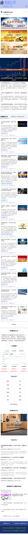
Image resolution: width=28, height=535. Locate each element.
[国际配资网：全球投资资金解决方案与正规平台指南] (22, 157)
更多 (24, 12)
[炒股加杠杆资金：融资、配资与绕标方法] (22, 141)
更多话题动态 (14, 404)
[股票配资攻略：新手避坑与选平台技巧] (22, 226)
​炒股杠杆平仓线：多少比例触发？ (12, 516)
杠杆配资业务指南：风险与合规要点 (8, 122)
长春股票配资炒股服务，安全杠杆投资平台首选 (14, 104)
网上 (8, 396)
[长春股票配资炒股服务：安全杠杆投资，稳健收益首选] (14, 69)
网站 (20, 388)
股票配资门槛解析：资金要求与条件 (8, 206)
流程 (8, 385)
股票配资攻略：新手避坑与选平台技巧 (8, 223)
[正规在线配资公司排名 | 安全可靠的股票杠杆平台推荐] (6, 495)
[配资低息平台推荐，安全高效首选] (22, 258)
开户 (20, 381)
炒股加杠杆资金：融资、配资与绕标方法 (8, 139)
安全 (8, 400)
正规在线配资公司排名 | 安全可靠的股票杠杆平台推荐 (19, 494)
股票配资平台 (17, 530)
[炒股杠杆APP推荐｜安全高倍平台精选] (22, 241)
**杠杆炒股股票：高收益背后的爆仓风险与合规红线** (8, 189)
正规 (8, 388)
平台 (20, 385)
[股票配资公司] (8, 2)
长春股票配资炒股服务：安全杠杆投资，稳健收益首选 (14, 79)
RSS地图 (18, 528)
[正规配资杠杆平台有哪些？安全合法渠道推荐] (22, 310)
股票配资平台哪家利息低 (7, 183)
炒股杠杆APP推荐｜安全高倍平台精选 (8, 240)
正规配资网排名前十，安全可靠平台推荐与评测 (8, 290)
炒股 (20, 400)
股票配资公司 (4, 133)
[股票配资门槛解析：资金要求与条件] (22, 207)
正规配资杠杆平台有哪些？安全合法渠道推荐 (8, 307)
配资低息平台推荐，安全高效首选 (8, 256)
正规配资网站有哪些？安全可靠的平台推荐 (8, 273)
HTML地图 (22, 528)
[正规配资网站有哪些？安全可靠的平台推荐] (22, 274)
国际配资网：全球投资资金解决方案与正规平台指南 (8, 156)
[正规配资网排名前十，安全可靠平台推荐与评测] (22, 291)
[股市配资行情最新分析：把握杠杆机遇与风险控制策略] (22, 174)
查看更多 (14, 324)
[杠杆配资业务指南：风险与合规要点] (22, 124)
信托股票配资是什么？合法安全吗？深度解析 (13, 83)
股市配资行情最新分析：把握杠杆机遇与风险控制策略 (8, 172)
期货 (8, 392)
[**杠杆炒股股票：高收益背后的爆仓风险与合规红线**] (22, 191)
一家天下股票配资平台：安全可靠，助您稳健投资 (14, 93)
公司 (20, 392)
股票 (20, 396)
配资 (8, 381)
